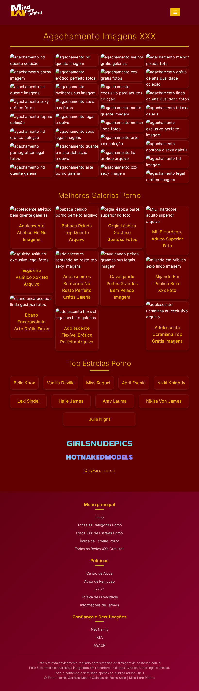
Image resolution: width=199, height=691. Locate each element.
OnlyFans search (99, 470)
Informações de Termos (99, 605)
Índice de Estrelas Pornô (99, 541)
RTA (99, 637)
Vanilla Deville (61, 382)
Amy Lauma (115, 400)
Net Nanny (99, 629)
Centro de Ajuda (99, 573)
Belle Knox (24, 382)
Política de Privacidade (99, 597)
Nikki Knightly (171, 382)
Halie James (71, 400)
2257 (99, 589)
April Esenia (134, 382)
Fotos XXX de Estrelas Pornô (99, 533)
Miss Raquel (98, 382)
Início (99, 517)
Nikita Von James (164, 400)
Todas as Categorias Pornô (99, 525)
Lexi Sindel (28, 400)
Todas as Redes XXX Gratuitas (99, 549)
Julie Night (99, 419)
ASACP (99, 645)
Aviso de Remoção (99, 581)
